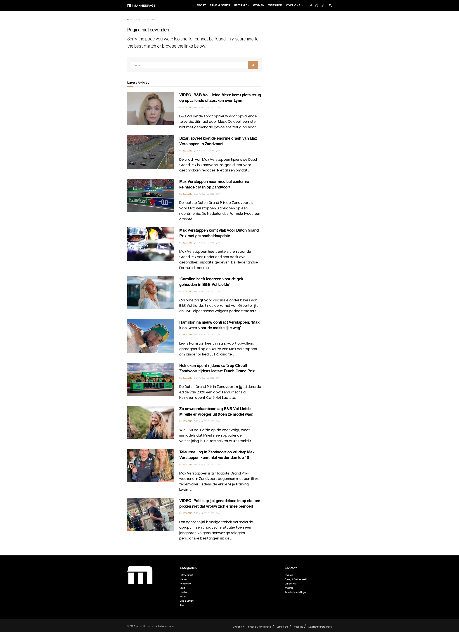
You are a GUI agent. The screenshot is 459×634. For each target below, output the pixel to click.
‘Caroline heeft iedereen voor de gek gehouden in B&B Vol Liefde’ (211, 281)
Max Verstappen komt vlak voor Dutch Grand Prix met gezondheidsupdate (219, 232)
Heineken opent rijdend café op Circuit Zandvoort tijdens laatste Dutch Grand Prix (217, 368)
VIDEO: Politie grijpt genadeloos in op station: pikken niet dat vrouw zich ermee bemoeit (219, 503)
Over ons (293, 5)
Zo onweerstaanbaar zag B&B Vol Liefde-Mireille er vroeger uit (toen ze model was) (216, 411)
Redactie (187, 107)
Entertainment (186, 575)
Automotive (185, 583)
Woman (258, 5)
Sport (201, 5)
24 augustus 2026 (204, 107)
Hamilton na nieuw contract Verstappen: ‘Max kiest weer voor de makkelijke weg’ (219, 324)
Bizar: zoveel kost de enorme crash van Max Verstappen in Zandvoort (218, 140)
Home (130, 19)
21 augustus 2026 (204, 378)
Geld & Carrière (186, 601)
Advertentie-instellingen (295, 592)
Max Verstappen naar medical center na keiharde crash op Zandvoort (214, 184)
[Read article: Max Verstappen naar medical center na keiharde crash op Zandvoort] (150, 195)
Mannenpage (167, 626)
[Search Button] (330, 5)
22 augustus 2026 (204, 334)
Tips (182, 605)
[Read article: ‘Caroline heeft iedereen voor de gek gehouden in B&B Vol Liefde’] (150, 292)
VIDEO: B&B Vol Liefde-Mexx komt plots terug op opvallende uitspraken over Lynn (220, 97)
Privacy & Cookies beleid (296, 579)
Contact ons (290, 583)
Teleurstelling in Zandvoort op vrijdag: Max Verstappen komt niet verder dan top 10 (216, 454)
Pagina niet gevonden (146, 19)
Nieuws (183, 579)
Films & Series (220, 5)
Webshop (275, 5)
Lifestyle (240, 5)
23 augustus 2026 (204, 194)
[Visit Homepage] (141, 5)
